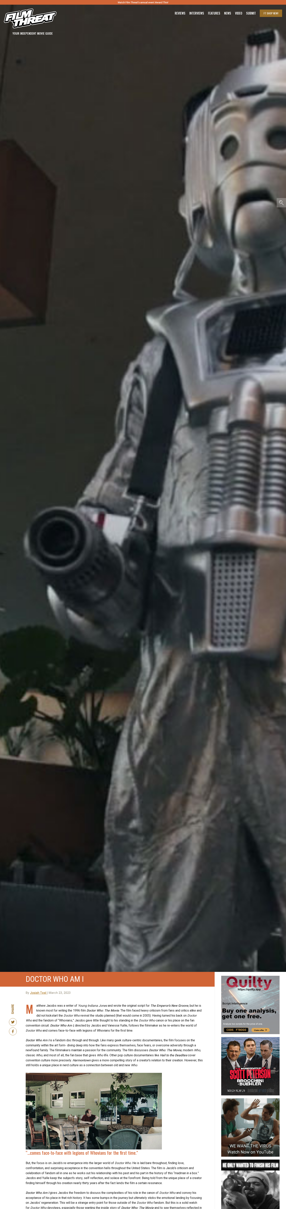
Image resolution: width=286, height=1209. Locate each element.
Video (238, 13)
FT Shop (271, 13)
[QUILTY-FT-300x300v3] (250, 977)
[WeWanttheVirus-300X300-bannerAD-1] (250, 1100)
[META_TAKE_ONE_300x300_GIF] (250, 1161)
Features (214, 13)
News (227, 13)
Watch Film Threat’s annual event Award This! (143, 2)
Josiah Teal (38, 993)
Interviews (196, 13)
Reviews (180, 13)
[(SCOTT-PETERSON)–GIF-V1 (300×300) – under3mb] (250, 1038)
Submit (251, 13)
